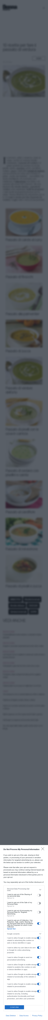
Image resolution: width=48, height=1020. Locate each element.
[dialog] (24, 932)
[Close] (43, 849)
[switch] (39, 895)
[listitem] (24, 889)
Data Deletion (11, 1015)
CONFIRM (14, 1007)
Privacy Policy (37, 1015)
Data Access (24, 1015)
